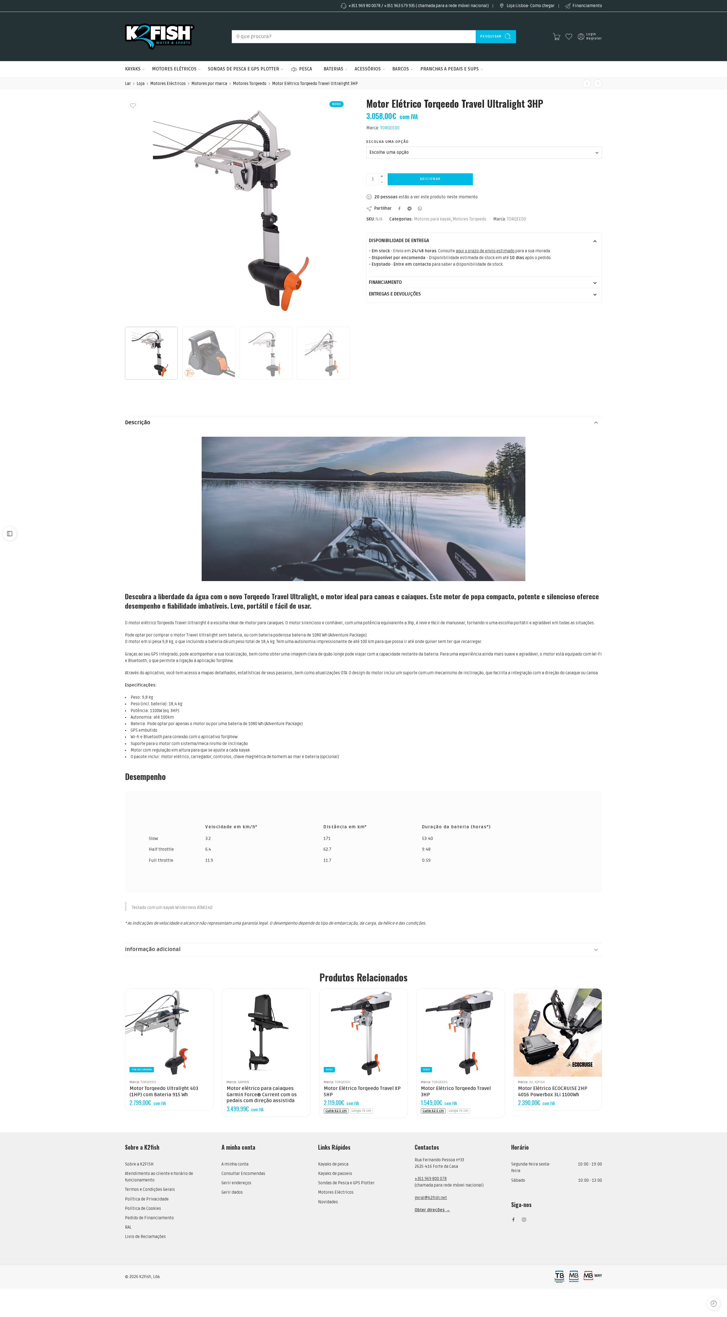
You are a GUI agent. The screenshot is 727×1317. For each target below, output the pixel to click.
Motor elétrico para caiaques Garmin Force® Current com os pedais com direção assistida (262, 1095)
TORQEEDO (390, 128)
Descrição (137, 422)
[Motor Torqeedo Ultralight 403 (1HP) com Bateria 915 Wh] (169, 1033)
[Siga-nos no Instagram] (524, 1219)
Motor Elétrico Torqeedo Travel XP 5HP (362, 1092)
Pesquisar (491, 36)
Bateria (326, 1052)
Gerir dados (232, 1192)
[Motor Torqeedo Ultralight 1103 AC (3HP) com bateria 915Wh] (587, 84)
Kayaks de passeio (335, 1173)
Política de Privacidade (147, 1199)
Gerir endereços (236, 1183)
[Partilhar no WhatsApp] (419, 208)
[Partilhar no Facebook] (399, 208)
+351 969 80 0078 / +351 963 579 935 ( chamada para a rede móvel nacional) (418, 5)
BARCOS (400, 69)
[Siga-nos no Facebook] (513, 1219)
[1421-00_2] (237, 210)
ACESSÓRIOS (368, 69)
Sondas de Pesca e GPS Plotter (346, 1183)
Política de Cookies (143, 1208)
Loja (141, 83)
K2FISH (540, 1082)
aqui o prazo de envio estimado (485, 251)
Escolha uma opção (387, 142)
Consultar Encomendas (243, 1173)
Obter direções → (432, 1210)
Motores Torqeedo (249, 83)
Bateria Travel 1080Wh (437, 1060)
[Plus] (382, 176)
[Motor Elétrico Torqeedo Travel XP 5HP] (598, 84)
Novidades (328, 1202)
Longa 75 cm (361, 1111)
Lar (128, 83)
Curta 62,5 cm (336, 1111)
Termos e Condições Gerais (150, 1189)
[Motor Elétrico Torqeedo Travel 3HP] (461, 1033)
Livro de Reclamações (145, 1236)
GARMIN (243, 1082)
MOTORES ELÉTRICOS (174, 69)
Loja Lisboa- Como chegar (531, 5)
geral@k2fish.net (431, 1197)
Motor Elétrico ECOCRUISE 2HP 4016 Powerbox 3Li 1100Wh (552, 1092)
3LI (531, 1082)
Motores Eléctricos (168, 83)
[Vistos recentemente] (713, 1303)
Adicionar (430, 179)
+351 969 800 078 (431, 1178)
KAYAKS (133, 69)
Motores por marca (209, 83)
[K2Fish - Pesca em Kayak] (160, 36)
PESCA (305, 69)
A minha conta (235, 1164)
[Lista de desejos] (132, 105)
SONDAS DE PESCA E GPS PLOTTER (243, 69)
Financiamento (587, 5)
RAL (128, 1227)
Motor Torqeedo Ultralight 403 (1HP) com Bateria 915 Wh (163, 1092)
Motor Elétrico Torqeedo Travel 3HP (456, 1092)
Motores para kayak (432, 219)
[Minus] (382, 182)
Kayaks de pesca (333, 1164)
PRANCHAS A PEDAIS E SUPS (449, 69)
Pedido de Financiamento (149, 1218)
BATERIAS (333, 69)
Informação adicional (153, 949)
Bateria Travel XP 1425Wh (340, 1068)
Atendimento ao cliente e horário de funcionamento (159, 1177)
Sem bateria (340, 1060)
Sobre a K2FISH (139, 1164)
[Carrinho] (557, 37)
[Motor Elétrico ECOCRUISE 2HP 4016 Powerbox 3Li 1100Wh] (558, 1033)
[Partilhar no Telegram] (409, 208)
